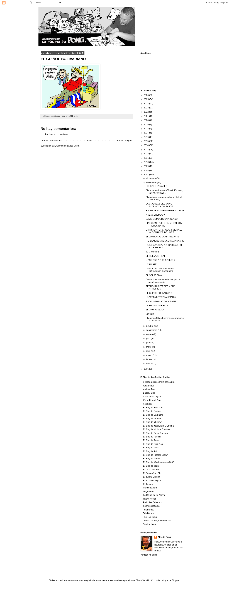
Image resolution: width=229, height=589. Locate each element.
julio (148, 338)
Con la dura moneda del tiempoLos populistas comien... (163, 280)
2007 (146, 174)
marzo (149, 355)
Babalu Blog (149, 393)
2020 (146, 120)
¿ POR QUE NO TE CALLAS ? (160, 260)
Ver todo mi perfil (148, 555)
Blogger (175, 580)
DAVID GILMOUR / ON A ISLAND (162, 219)
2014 (146, 145)
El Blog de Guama (152, 418)
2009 (146, 166)
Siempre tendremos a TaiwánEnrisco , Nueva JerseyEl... (164, 191)
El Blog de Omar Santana (155, 433)
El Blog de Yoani (151, 466)
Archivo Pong (149, 389)
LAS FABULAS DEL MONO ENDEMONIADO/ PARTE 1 (160, 205)
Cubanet (147, 404)
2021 (146, 116)
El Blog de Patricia (152, 436)
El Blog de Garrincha (153, 415)
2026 (146, 95)
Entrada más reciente (52, 140)
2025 (146, 99)
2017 (146, 133)
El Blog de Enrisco (152, 411)
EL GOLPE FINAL (154, 275)
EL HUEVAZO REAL (155, 256)
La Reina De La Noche (154, 495)
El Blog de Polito (151, 447)
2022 (146, 112)
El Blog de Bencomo (153, 407)
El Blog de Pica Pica (153, 444)
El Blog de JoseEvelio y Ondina (158, 426)
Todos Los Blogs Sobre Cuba (157, 520)
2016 (146, 137)
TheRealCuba (150, 517)
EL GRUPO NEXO (155, 309)
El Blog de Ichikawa (152, 422)
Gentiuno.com (150, 487)
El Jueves (148, 484)
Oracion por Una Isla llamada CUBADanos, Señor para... (160, 269)
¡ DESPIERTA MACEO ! (157, 186)
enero (149, 363)
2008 (146, 170)
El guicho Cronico (151, 477)
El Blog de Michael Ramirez (156, 429)
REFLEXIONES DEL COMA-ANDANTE (165, 241)
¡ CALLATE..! (152, 264)
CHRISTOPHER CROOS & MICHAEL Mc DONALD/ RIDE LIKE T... (164, 231)
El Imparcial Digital (152, 480)
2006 (146, 369)
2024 (146, 103)
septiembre (152, 330)
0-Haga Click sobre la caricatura (158, 382)
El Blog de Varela (151, 458)
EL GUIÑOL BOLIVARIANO (159, 293)
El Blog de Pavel (151, 440)
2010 (146, 162)
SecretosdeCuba (151, 506)
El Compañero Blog (152, 473)
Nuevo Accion (150, 499)
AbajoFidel (148, 385)
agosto (149, 334)
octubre (150, 326)
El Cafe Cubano (151, 469)
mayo (149, 347)
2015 (146, 141)
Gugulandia (149, 491)
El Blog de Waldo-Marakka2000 (158, 462)
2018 (146, 128)
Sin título (150, 314)
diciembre (151, 178)
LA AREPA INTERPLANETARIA (161, 297)
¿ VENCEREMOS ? (155, 215)
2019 (146, 124)
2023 (146, 107)
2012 (146, 153)
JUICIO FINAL (152, 251)
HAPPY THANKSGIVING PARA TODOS (165, 210)
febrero (150, 359)
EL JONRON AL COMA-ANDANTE (162, 236)
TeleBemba (148, 509)
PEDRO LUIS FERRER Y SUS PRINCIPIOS (160, 287)
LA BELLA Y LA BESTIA (157, 305)
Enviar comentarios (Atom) (67, 146)
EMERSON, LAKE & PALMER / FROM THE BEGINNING (164, 224)
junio (149, 342)
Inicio (89, 140)
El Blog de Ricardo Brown (155, 455)
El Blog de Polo (150, 451)
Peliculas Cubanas (152, 502)
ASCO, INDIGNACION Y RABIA (161, 301)
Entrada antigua (124, 140)
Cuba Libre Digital (152, 396)
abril (148, 351)
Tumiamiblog (149, 524)
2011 (146, 158)
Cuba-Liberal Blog (152, 400)
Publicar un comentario (56, 134)
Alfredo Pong (164, 537)
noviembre (151, 182)
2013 (146, 149)
